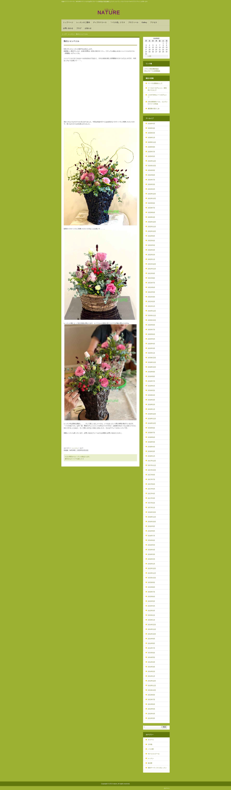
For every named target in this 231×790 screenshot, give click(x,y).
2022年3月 (151, 250)
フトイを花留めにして (155, 83)
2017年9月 (151, 475)
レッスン (75, 448)
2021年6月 (151, 287)
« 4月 (149, 56)
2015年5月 (151, 601)
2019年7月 (151, 381)
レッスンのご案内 (83, 22)
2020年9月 (151, 325)
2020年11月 (152, 315)
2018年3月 (151, 451)
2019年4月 (151, 395)
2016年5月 (151, 545)
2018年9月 (151, 428)
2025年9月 (151, 147)
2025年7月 (151, 152)
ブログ (78, 28)
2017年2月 (151, 503)
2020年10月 (152, 320)
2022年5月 (151, 245)
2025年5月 (151, 156)
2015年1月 (151, 620)
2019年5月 (151, 390)
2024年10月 (152, 166)
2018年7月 (151, 432)
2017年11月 (152, 465)
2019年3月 (151, 400)
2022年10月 (152, 231)
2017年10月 (152, 470)
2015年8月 (151, 587)
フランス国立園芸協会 (151, 69)
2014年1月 (151, 676)
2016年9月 (151, 526)
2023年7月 (151, 208)
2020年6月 (151, 334)
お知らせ (88, 28)
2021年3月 (151, 297)
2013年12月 (152, 681)
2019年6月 (151, 386)
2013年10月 (152, 690)
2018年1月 (151, 456)
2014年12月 (152, 624)
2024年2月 (151, 189)
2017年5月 (151, 489)
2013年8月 (151, 695)
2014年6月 (151, 653)
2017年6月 (151, 484)
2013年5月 (151, 709)
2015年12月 (152, 568)
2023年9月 (151, 203)
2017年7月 (151, 479)
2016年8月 (151, 531)
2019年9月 (151, 372)
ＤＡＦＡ (151, 740)
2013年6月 (151, 704)
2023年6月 (151, 212)
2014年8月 (151, 643)
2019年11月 (152, 362)
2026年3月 (151, 128)
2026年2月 (151, 133)
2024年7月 (151, 180)
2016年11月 (152, 517)
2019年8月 (151, 376)
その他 (150, 744)
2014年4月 (151, 662)
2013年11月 (152, 685)
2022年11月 (152, 226)
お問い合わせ (68, 28)
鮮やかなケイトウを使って (73, 459)
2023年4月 (151, 217)
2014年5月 (151, 657)
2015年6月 (151, 596)
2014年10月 (152, 634)
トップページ (68, 22)
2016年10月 (152, 521)
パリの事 (151, 749)
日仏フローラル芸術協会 (152, 71)
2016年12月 (152, 512)
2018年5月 (151, 442)
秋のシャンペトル (71, 41)
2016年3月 (151, 554)
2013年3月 (151, 718)
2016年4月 (151, 550)
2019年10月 (152, 367)
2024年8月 (151, 175)
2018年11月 (152, 418)
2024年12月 (152, 161)
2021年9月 (151, 273)
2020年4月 (151, 344)
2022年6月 (151, 240)
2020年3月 (151, 348)
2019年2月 (151, 404)
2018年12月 (152, 414)
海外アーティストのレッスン (157, 768)
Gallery (144, 22)
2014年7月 (151, 648)
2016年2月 (151, 559)
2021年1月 (151, 306)
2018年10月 (152, 423)
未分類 (150, 763)
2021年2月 (151, 301)
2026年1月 (151, 137)
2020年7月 (151, 329)
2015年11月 (152, 573)
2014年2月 (151, 671)
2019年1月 (151, 409)
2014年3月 (151, 667)
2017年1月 (151, 507)
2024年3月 (151, 184)
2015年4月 (151, 606)
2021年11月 (152, 269)
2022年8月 (151, 236)
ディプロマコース (100, 22)
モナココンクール (153, 754)
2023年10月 (152, 198)
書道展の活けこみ (153, 108)
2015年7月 (151, 592)
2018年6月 (151, 437)
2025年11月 (152, 142)
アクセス (153, 22)
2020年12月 (152, 311)
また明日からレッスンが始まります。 (78, 457)
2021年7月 (151, 283)
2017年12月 (152, 461)
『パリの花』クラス (117, 22)
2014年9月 (151, 639)
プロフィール (133, 22)
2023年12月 (152, 194)
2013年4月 (151, 713)
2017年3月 (151, 498)
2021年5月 (151, 292)
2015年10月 (152, 578)
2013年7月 (151, 699)
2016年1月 (151, 564)
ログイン (167, 788)
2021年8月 (151, 278)
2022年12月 (152, 222)
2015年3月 (151, 610)
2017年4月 (151, 493)
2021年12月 (152, 264)
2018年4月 (151, 447)
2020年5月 (151, 339)
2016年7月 (151, 536)
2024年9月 (151, 170)
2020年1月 (151, 353)
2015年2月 (151, 615)
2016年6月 (151, 540)
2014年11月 (152, 629)
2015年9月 (151, 582)
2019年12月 (152, 358)
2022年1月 (151, 259)
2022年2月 (151, 255)
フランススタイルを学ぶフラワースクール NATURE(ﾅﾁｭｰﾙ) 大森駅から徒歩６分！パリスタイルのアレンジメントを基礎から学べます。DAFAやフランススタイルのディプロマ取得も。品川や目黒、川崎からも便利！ (115, 12)
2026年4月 (151, 123)
